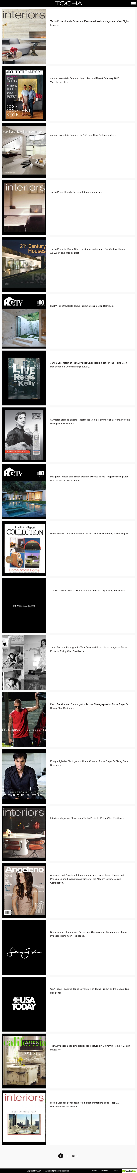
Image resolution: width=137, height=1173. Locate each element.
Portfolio (104, 1171)
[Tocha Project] (68, 3)
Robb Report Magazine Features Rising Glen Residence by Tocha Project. (89, 533)
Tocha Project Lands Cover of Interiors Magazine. (76, 192)
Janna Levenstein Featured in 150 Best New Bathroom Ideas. (83, 135)
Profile (94, 1171)
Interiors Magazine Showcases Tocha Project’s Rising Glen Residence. (87, 818)
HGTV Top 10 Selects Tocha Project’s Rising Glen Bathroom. (82, 306)
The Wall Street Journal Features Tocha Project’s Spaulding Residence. (88, 590)
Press (115, 1171)
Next (75, 1156)
